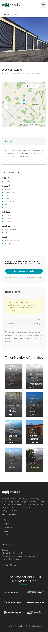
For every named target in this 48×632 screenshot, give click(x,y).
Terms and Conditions (12, 535)
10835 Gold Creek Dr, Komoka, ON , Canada (22, 73)
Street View (33, 86)
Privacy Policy (9, 538)
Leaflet (22, 124)
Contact (6, 520)
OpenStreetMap (32, 124)
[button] (6, 103)
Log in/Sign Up (10, 15)
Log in (6, 524)
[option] (24, 39)
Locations (7, 527)
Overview (8, 141)
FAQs (5, 531)
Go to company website (24, 271)
